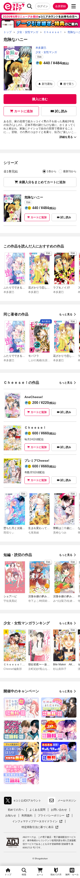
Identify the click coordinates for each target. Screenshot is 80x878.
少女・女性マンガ (46, 52)
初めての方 (56, 874)
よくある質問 (37, 809)
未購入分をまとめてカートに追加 (42, 182)
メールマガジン (67, 800)
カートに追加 (23, 111)
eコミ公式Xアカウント (23, 801)
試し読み (61, 111)
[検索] (29, 6)
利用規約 (27, 815)
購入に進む (40, 99)
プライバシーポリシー (53, 815)
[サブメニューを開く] (73, 6)
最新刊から (69, 171)
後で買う (68, 83)
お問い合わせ (59, 809)
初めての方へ (16, 809)
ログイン (42, 6)
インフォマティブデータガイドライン (35, 821)
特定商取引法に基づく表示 (40, 827)
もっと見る (65, 314)
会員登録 (60, 6)
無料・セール (72, 874)
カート (40, 875)
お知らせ (10, 815)
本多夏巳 (41, 47)
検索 (24, 874)
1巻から (51, 171)
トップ (8, 874)
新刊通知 (47, 83)
